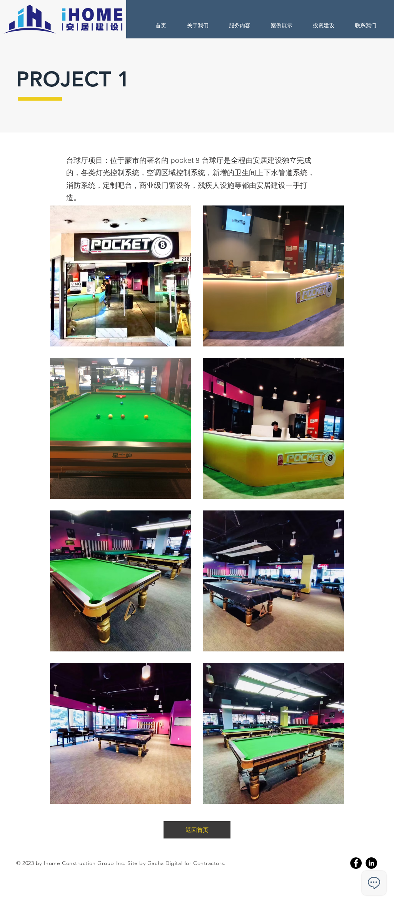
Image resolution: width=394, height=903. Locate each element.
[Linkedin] (371, 863)
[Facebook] (356, 863)
